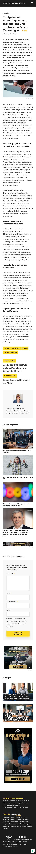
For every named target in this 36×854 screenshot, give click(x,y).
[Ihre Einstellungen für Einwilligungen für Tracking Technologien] (33, 851)
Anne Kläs (18, 406)
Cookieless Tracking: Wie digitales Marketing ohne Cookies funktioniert (15, 368)
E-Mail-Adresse (11, 602)
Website (9, 610)
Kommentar (10, 574)
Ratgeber (6, 13)
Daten (7, 348)
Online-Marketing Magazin (14, 3)
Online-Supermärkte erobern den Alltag (16, 381)
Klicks (25, 348)
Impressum (6, 846)
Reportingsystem (11, 352)
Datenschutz (14, 846)
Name (8, 593)
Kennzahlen (16, 348)
